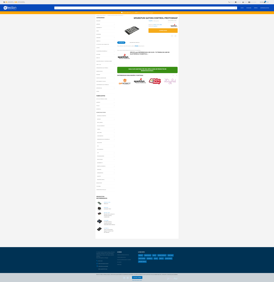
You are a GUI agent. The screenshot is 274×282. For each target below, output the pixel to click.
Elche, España (105, 266)
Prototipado (100, 159)
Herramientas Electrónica (102, 67)
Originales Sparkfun (101, 115)
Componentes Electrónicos (102, 84)
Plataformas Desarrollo (101, 51)
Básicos (98, 57)
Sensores (98, 37)
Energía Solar (99, 71)
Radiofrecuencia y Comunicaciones (104, 61)
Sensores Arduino (142, 261)
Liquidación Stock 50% (101, 189)
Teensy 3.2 (106, 203)
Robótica (98, 41)
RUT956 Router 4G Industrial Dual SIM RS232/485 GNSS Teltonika (109, 223)
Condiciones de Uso (121, 257)
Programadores (100, 156)
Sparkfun (98, 109)
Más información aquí (137, 280)
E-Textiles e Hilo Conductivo (102, 44)
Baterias (98, 74)
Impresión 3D (99, 88)
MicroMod (98, 34)
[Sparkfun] (174, 26)
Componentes (100, 135)
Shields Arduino (168, 258)
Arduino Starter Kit (162, 255)
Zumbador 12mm (107, 208)
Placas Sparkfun (100, 125)
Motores (98, 54)
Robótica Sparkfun (101, 166)
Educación (99, 142)
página (136, 46)
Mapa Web (119, 264)
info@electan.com (104, 263)
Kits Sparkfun (100, 149)
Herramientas (100, 172)
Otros (97, 91)
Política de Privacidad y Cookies (124, 259)
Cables (98, 129)
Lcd (98, 152)
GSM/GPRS (99, 132)
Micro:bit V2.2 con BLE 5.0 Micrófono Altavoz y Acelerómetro (109, 215)
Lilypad (97, 47)
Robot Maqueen (142, 258)
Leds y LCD (98, 64)
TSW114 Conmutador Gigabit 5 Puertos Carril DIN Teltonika (108, 231)
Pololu (97, 105)
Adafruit (98, 102)
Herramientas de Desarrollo (103, 139)
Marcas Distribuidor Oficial (123, 254)
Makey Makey (170, 255)
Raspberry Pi (99, 27)
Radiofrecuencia (100, 179)
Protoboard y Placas (101, 81)
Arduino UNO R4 (148, 255)
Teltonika (98, 186)
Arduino (98, 24)
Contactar (238, 2)
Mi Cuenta (119, 262)
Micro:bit (98, 20)
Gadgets (99, 176)
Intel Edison (99, 122)
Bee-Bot (154, 255)
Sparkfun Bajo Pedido (101, 112)
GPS (98, 146)
